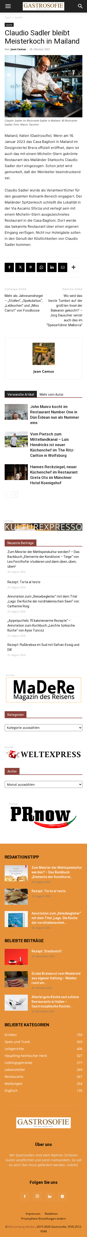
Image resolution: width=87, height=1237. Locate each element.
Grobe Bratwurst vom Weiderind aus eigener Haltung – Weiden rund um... (56, 978)
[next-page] (15, 494)
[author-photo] (43, 365)
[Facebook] (9, 267)
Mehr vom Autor (52, 394)
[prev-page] (7, 494)
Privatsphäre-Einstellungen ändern (43, 1219)
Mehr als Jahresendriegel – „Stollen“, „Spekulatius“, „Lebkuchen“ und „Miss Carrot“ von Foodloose (24, 303)
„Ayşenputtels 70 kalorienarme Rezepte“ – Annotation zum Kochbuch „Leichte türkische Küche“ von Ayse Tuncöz (41, 625)
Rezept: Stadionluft (47, 951)
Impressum (33, 1214)
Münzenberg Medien (21, 1227)
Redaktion (51, 1214)
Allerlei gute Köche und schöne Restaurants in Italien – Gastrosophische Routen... (55, 1001)
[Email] (62, 267)
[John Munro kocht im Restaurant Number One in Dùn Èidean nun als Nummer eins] (16, 412)
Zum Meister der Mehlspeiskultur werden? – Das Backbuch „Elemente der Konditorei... (57, 872)
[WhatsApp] (41, 267)
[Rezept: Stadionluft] (16, 957)
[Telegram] (62, 1196)
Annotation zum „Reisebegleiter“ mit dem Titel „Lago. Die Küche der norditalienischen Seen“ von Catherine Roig (43, 601)
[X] (20, 267)
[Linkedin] (52, 267)
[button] (7, 6)
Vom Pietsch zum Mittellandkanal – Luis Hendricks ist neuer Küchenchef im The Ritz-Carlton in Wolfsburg (52, 445)
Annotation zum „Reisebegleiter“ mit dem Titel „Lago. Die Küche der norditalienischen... (56, 917)
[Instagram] (37, 1196)
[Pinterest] (30, 267)
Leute (19, 17)
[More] (73, 267)
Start (8, 17)
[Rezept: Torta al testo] (16, 897)
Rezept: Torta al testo (23, 582)
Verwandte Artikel (20, 394)
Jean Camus (18, 49)
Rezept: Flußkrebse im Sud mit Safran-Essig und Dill (43, 647)
